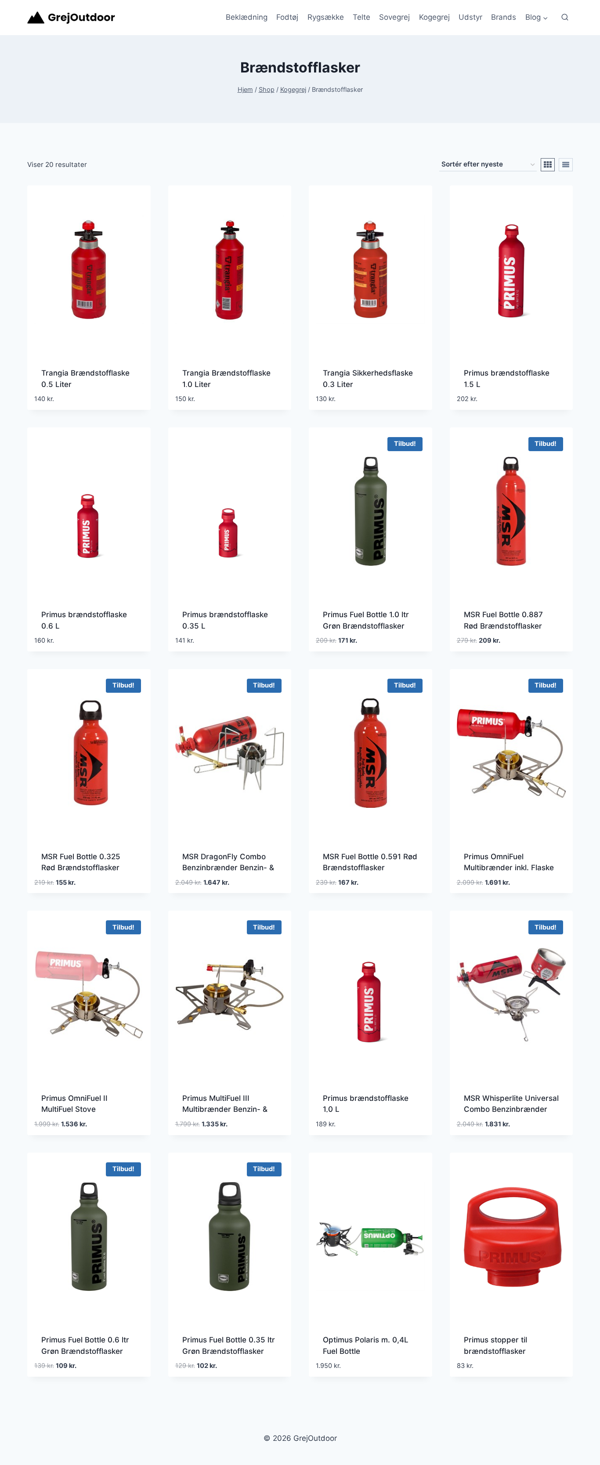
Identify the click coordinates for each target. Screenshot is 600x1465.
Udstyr (470, 17)
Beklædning (246, 17)
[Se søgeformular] (565, 17)
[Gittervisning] (548, 164)
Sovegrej (394, 17)
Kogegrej (434, 17)
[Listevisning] (566, 164)
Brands (503, 17)
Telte (361, 17)
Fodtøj (287, 17)
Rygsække (325, 17)
